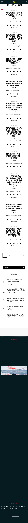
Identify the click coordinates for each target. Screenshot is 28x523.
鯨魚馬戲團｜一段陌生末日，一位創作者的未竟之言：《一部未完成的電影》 (14, 106)
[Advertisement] (14, 422)
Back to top (13, 503)
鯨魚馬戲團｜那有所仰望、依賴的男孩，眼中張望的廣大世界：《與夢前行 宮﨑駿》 (14, 132)
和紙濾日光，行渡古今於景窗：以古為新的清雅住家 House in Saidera (15, 281)
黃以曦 (14, 19)
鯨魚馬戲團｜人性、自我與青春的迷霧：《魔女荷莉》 (14, 156)
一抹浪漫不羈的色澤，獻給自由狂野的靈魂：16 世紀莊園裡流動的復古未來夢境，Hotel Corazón (14, 181)
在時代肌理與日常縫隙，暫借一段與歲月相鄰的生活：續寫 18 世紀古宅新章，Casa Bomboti (16, 290)
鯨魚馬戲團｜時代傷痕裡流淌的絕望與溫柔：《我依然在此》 (14, 83)
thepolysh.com (15, 499)
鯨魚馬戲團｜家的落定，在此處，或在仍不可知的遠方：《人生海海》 (14, 38)
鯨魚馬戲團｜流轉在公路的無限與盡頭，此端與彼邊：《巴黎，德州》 (14, 207)
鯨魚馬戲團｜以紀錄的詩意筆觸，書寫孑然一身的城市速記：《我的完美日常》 (14, 232)
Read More (14, 27)
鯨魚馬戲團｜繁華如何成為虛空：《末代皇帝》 (14, 15)
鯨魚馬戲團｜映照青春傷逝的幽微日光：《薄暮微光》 (14, 61)
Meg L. (14, 188)
